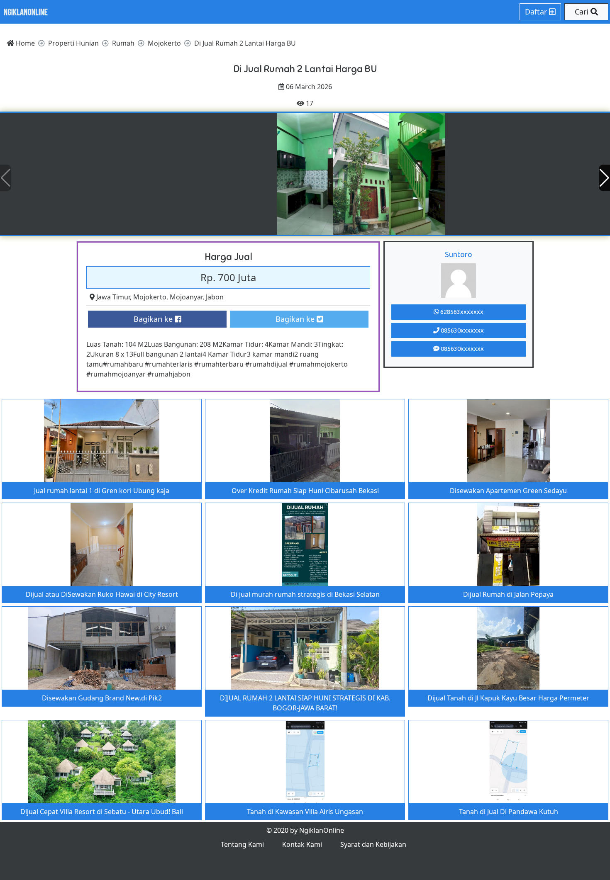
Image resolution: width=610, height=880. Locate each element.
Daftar (537, 12)
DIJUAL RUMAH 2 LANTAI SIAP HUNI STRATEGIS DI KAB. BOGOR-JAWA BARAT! (305, 702)
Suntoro (458, 254)
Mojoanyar (186, 296)
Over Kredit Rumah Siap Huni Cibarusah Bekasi (305, 490)
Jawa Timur (113, 296)
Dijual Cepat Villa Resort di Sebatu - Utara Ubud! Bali (101, 811)
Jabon (215, 296)
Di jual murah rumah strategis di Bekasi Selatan (305, 594)
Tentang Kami (242, 844)
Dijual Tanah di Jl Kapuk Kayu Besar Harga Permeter (508, 698)
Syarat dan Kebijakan (373, 844)
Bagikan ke (154, 319)
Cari (582, 12)
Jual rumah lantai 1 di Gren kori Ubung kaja (101, 490)
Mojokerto (149, 296)
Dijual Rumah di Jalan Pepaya (508, 594)
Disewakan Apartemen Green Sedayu (508, 490)
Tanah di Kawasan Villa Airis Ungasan (305, 811)
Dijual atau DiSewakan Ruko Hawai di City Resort (102, 594)
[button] (604, 178)
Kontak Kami (302, 844)
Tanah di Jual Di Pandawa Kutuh (508, 811)
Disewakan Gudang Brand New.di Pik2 (102, 698)
